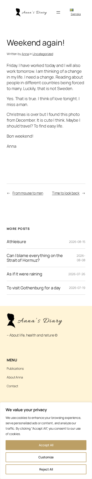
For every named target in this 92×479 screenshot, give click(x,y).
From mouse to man (28, 193)
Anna (25, 54)
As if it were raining (24, 274)
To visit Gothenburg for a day (34, 288)
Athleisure (16, 241)
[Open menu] (58, 12)
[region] (46, 440)
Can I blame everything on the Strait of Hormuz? (35, 257)
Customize (46, 457)
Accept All (46, 445)
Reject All (46, 469)
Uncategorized (43, 54)
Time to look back (65, 193)
